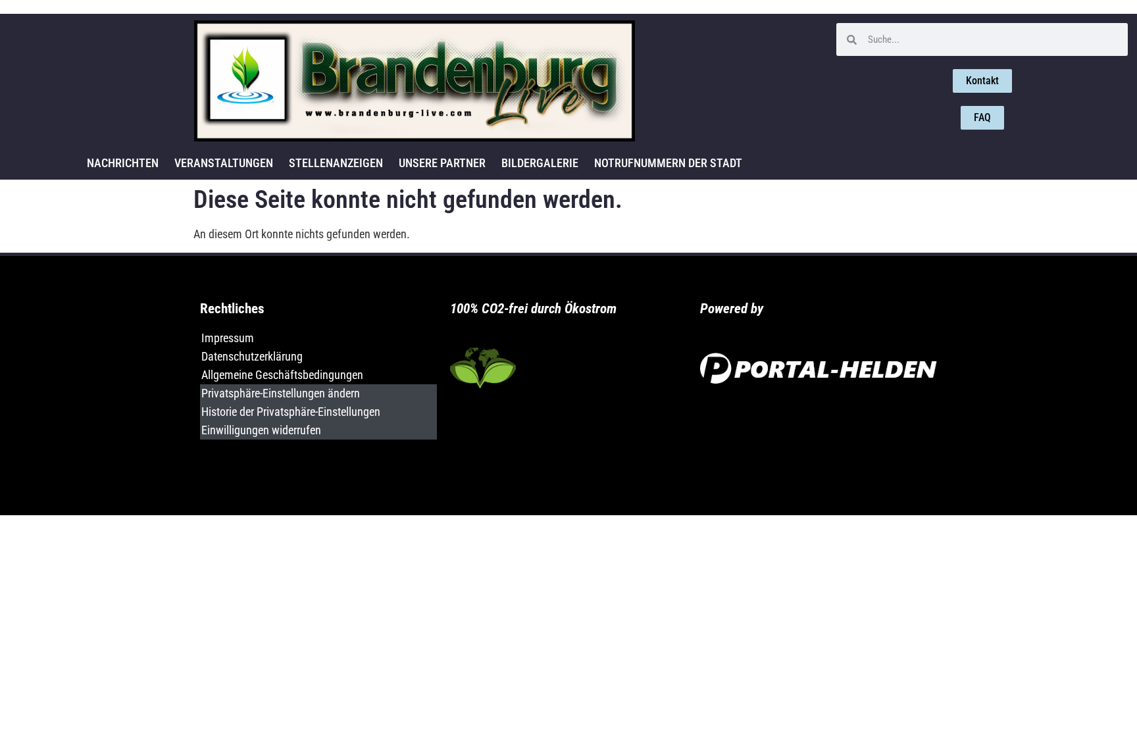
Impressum (227, 338)
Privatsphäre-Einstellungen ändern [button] (280, 393)
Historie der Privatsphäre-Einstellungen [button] (290, 411)
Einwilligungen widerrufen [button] (261, 430)
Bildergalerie (539, 163)
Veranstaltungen (223, 163)
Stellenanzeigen (336, 163)
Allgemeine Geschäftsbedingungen (282, 375)
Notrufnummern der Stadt (668, 163)
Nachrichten (123, 163)
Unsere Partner (442, 163)
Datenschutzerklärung (252, 356)
